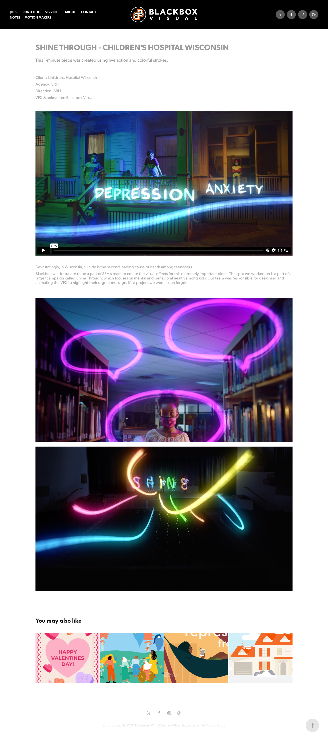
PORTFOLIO (32, 12)
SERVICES (52, 12)
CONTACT (88, 12)
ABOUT (70, 12)
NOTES (15, 17)
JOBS (13, 12)
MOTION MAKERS (38, 17)
